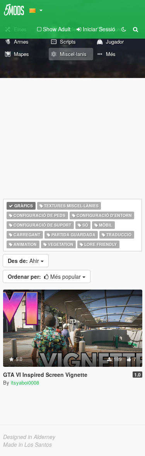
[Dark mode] (123, 29)
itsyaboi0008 (25, 382)
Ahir (24, 260)
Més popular (45, 276)
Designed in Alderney (29, 437)
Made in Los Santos (27, 444)
